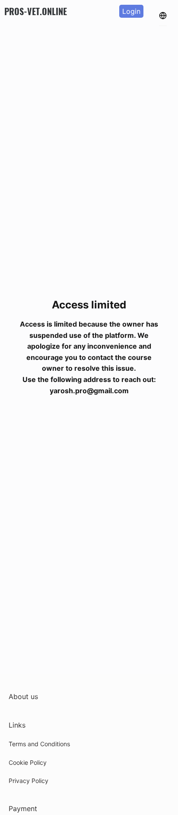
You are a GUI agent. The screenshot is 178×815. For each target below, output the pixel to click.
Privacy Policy (28, 780)
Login (131, 11)
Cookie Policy (28, 762)
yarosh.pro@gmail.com (89, 390)
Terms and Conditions (39, 744)
